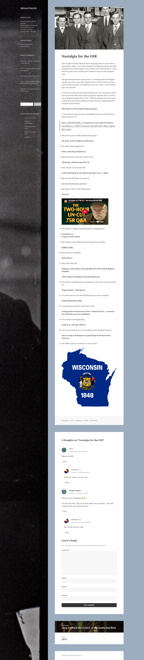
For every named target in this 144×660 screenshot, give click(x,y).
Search (22, 101)
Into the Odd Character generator (74, 184)
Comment (66, 550)
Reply (65, 462)
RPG (87, 420)
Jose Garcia (23, 76)
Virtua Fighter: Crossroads (28, 25)
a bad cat (27, 137)
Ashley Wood (24, 46)
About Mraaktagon (26, 44)
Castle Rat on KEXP (26, 29)
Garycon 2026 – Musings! (28, 31)
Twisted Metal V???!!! (27, 27)
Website (65, 595)
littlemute (23, 61)
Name (64, 578)
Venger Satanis (75, 490)
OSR (92, 420)
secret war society (30, 118)
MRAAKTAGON (28, 8)
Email (64, 587)
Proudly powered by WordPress (72, 655)
